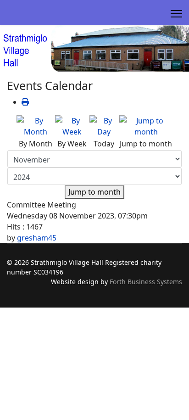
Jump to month (94, 192)
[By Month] (35, 126)
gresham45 (36, 238)
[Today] (103, 126)
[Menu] (176, 14)
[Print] (25, 102)
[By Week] (72, 126)
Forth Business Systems (146, 281)
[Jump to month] (145, 126)
